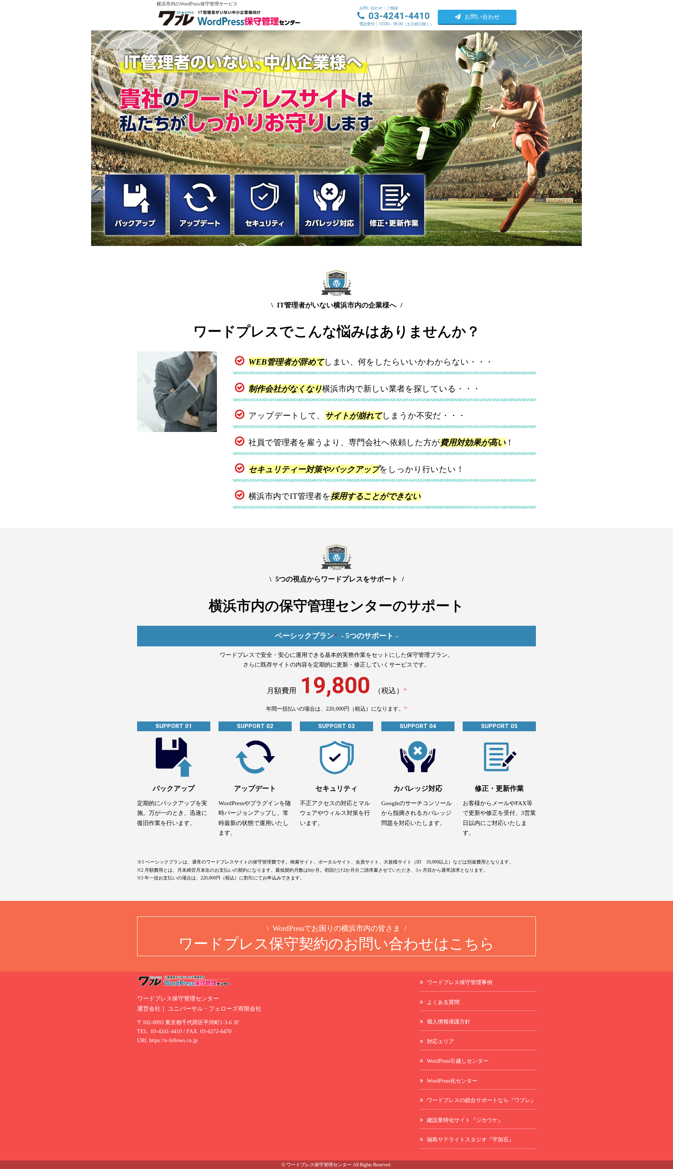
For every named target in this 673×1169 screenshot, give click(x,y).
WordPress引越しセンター (457, 1061)
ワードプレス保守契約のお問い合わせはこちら (336, 938)
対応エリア (440, 1041)
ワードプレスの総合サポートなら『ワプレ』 (481, 1100)
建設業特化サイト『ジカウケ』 (465, 1120)
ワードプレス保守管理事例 (459, 982)
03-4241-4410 (166, 1031)
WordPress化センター (452, 1081)
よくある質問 (443, 1002)
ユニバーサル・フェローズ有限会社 (214, 1009)
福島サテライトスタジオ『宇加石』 (470, 1139)
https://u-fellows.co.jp (173, 1040)
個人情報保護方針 (448, 1021)
